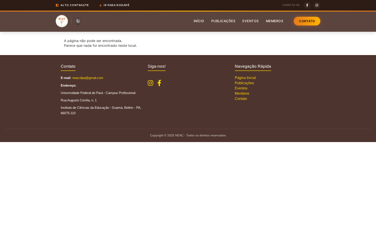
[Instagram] (316, 5)
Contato (307, 21)
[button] (72, 5)
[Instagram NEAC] (150, 83)
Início (199, 21)
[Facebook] (307, 5)
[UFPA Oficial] (78, 21)
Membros (275, 21)
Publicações (223, 21)
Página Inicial (245, 78)
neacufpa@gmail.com (87, 78)
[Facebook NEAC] (159, 83)
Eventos (250, 21)
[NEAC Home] (62, 21)
